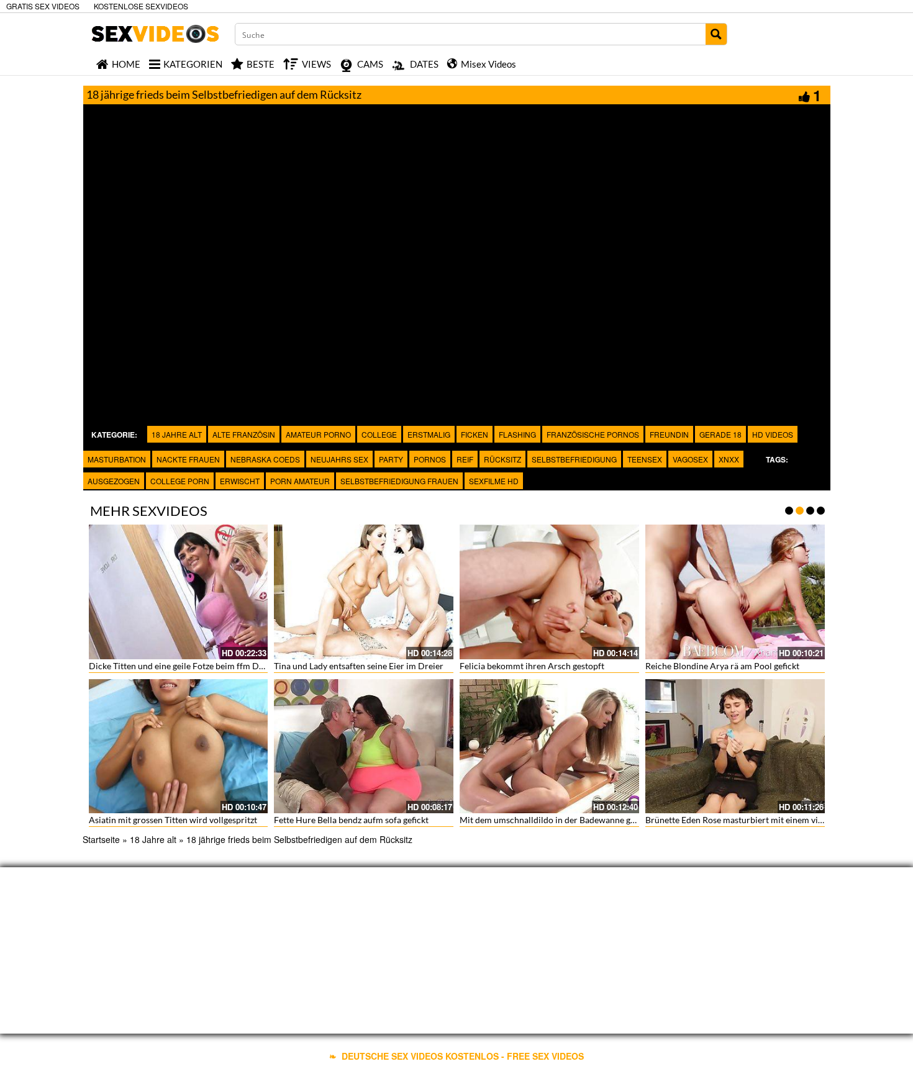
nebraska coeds (265, 459)
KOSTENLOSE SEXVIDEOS (141, 5)
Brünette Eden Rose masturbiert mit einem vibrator (744, 819)
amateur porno (318, 434)
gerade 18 (720, 434)
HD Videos (772, 434)
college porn (179, 481)
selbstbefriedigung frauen (399, 481)
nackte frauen (188, 459)
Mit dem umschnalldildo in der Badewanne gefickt (556, 819)
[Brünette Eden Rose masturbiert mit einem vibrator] (735, 746)
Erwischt (240, 481)
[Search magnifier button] (716, 34)
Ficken (474, 434)
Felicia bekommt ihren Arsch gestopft (532, 666)
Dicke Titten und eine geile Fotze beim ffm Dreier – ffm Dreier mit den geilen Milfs (247, 666)
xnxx (729, 459)
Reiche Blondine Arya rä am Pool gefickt (722, 666)
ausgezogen (114, 481)
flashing (517, 434)
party (391, 459)
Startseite (101, 839)
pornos (430, 459)
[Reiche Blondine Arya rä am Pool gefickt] (735, 592)
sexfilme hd (494, 481)
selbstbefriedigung (574, 459)
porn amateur (300, 481)
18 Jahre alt (177, 434)
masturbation (117, 459)
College (379, 434)
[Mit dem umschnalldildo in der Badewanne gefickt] (549, 746)
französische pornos (593, 434)
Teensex (644, 459)
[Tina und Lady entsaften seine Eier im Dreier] (363, 592)
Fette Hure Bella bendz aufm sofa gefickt (351, 819)
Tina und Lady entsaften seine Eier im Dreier (358, 666)
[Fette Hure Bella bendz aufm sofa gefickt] (363, 746)
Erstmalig (428, 434)
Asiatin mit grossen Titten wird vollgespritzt (173, 819)
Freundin (669, 434)
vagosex (690, 459)
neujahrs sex (339, 459)
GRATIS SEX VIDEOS (42, 5)
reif (465, 459)
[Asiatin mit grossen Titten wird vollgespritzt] (178, 746)
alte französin (243, 434)
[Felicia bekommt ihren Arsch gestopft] (549, 592)
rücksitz (502, 459)
